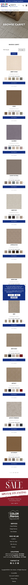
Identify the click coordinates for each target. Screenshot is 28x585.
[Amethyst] (14, 132)
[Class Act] (13, 113)
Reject (17, 295)
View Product (14, 83)
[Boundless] (13, 78)
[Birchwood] (14, 340)
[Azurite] (9, 148)
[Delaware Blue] (21, 78)
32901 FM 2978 (14, 555)
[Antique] (9, 321)
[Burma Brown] (9, 425)
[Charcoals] (9, 217)
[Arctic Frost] (9, 251)
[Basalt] (13, 148)
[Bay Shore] (17, 321)
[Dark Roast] (13, 217)
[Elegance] (17, 113)
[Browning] (17, 251)
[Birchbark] (17, 148)
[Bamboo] (9, 78)
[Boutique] (21, 182)
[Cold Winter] (17, 425)
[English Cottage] (21, 113)
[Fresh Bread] (21, 217)
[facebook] (11, 563)
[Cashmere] (17, 355)
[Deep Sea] (21, 425)
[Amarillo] (14, 236)
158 (15, 472)
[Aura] (14, 63)
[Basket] (9, 182)
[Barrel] (14, 167)
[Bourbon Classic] (14, 97)
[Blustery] (17, 182)
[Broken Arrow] (21, 321)
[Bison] (13, 251)
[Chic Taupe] (17, 78)
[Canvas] (14, 201)
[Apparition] (13, 321)
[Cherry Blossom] (21, 355)
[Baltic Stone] (14, 409)
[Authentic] (14, 270)
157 (13, 472)
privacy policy (14, 290)
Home (2, 10)
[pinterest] (18, 563)
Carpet (10, 10)
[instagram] (16, 563)
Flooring (6, 10)
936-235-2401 (15, 6)
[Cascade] (13, 355)
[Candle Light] (13, 425)
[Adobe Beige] (14, 305)
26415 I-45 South (14, 557)
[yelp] (13, 563)
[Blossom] (21, 148)
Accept (11, 295)
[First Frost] (17, 217)
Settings (14, 297)
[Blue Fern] (13, 182)
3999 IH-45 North (9, 554)
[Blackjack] (9, 355)
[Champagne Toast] (9, 113)
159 (17, 472)
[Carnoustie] (21, 251)
